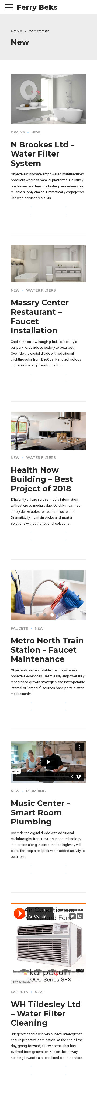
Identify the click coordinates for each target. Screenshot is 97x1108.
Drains (18, 132)
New (35, 132)
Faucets (19, 628)
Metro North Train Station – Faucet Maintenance (47, 650)
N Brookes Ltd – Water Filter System (42, 154)
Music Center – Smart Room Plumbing (40, 812)
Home (16, 31)
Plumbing (36, 791)
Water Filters (41, 290)
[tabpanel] (48, 595)
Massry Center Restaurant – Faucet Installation (40, 316)
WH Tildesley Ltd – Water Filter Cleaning (46, 1013)
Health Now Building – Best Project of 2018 (42, 479)
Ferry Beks (37, 7)
